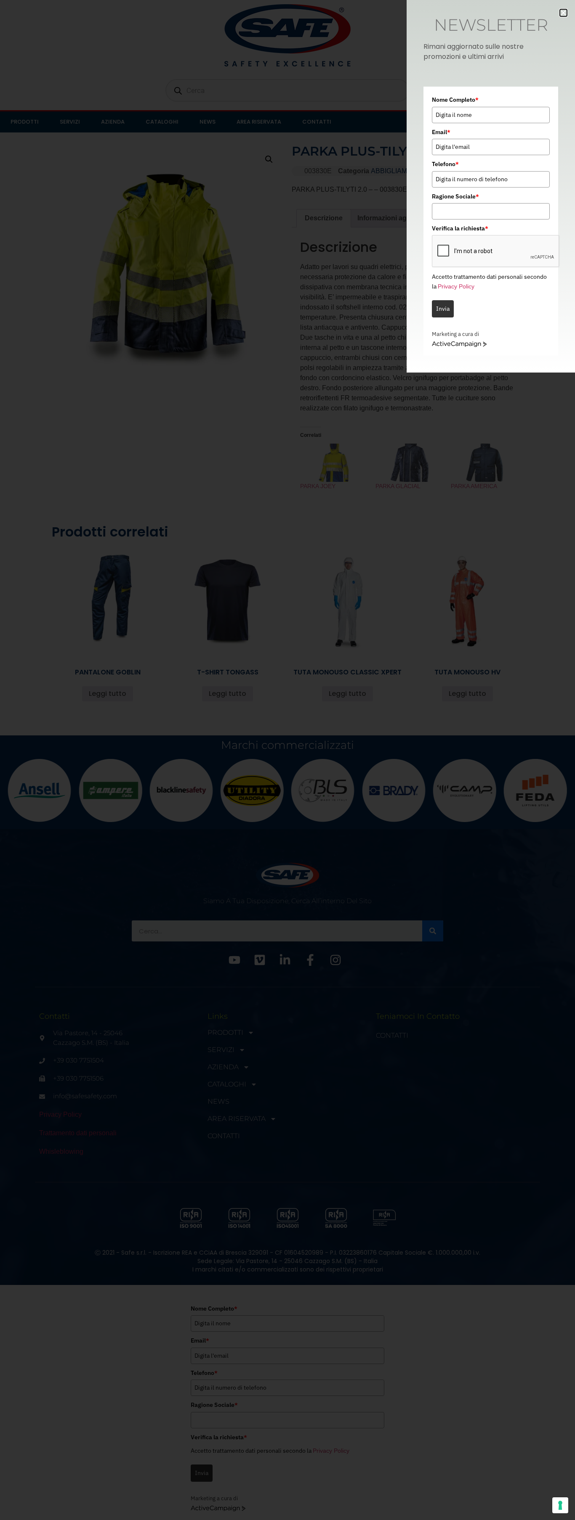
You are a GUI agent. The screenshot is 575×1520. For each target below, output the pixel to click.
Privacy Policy (456, 286)
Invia (443, 308)
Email (441, 132)
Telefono (445, 164)
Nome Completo (455, 99)
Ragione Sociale (455, 196)
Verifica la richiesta (460, 228)
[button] (563, 13)
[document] (287, 760)
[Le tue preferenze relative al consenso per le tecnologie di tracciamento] (560, 1505)
